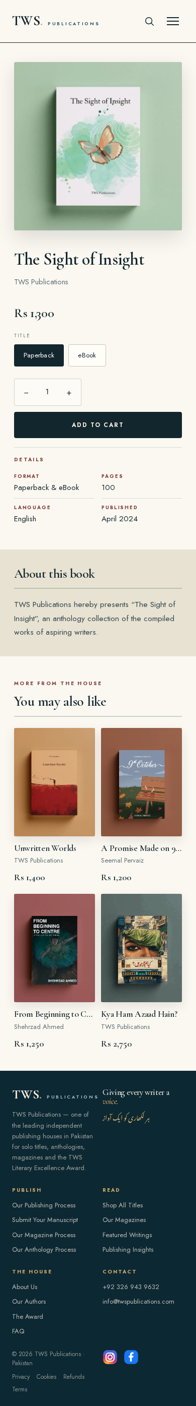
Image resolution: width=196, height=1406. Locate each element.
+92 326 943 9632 (131, 1287)
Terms (19, 1389)
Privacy (21, 1376)
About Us (24, 1287)
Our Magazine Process (43, 1235)
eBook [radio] (87, 355)
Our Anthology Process (44, 1249)
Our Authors (29, 1301)
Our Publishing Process (43, 1205)
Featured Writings (127, 1235)
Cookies (46, 1376)
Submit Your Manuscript (45, 1220)
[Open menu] (173, 21)
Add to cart (98, 425)
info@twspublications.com (138, 1301)
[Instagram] (110, 1357)
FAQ (18, 1331)
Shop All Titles (123, 1205)
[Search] (149, 21)
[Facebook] (131, 1357)
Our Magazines (124, 1220)
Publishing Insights (128, 1249)
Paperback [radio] (39, 355)
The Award (27, 1316)
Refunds (73, 1376)
